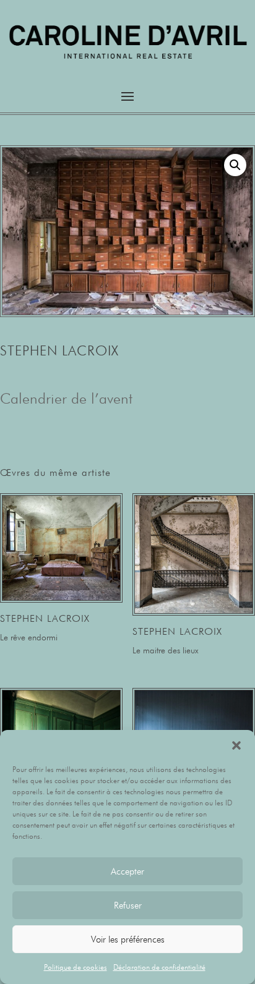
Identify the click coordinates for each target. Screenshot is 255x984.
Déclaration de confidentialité (159, 967)
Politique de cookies (75, 967)
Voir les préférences (128, 939)
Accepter (127, 871)
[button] (236, 745)
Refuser (128, 905)
